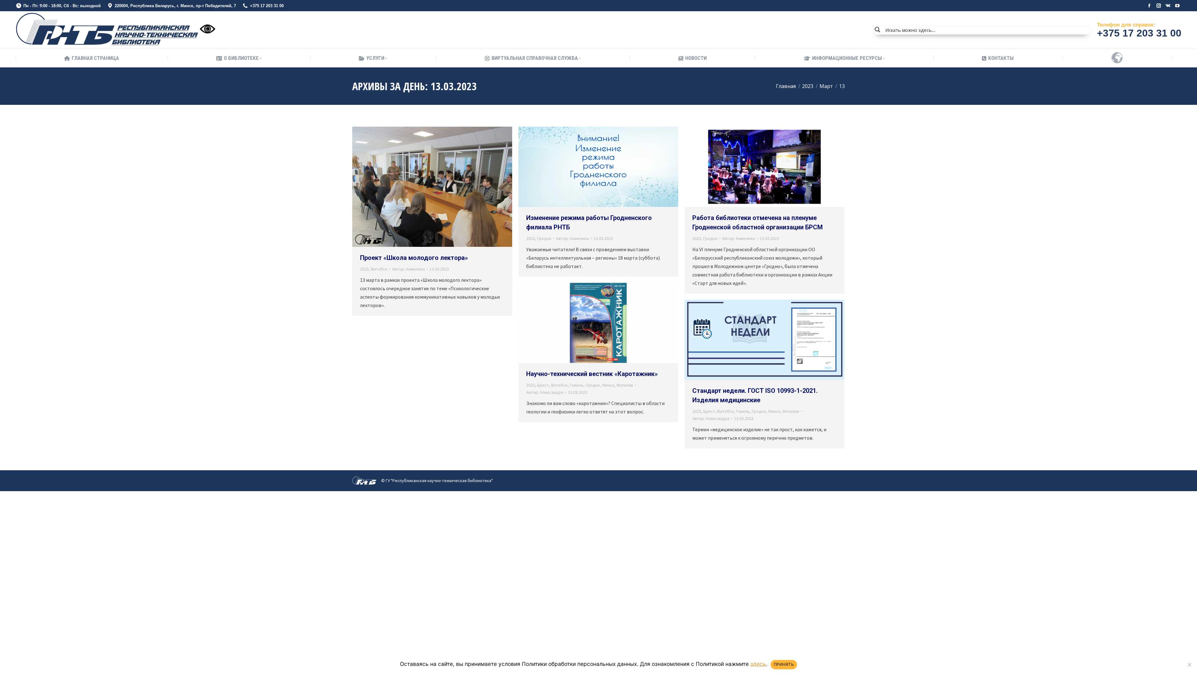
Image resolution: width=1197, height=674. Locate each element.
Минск (608, 385)
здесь (758, 664)
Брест (543, 385)
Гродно (544, 238)
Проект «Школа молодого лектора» (414, 257)
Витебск (379, 269)
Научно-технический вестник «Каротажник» (592, 374)
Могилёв (625, 385)
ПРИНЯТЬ (784, 664)
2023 (364, 269)
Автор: (408, 269)
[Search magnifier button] (877, 29)
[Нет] (1189, 665)
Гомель (577, 385)
